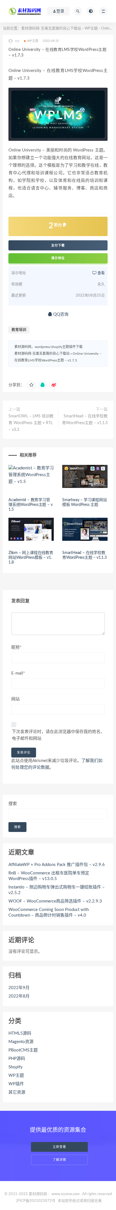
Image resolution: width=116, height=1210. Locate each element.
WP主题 (91, 28)
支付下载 (58, 245)
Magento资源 (21, 1042)
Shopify (15, 1067)
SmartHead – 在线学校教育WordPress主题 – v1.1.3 (85, 419)
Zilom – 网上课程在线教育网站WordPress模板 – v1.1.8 (30, 557)
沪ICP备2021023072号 (35, 1201)
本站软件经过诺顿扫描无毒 (80, 1201)
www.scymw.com (66, 1194)
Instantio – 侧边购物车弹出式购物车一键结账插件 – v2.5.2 (56, 890)
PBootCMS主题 (23, 1050)
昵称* (16, 647)
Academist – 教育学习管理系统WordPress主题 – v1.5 (30, 505)
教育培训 (19, 330)
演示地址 (58, 258)
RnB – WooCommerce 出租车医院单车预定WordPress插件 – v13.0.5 (48, 876)
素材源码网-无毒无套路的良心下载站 (51, 28)
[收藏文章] (31, 385)
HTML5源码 (19, 1033)
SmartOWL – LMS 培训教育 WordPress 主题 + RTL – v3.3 (30, 423)
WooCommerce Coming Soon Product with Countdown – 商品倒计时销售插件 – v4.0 (48, 912)
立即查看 (59, 1146)
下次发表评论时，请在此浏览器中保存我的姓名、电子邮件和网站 (58, 735)
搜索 (12, 804)
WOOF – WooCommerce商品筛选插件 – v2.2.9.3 (55, 901)
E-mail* (18, 673)
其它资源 (16, 1092)
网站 (15, 699)
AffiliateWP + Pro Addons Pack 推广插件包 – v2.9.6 (56, 865)
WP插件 (16, 1084)
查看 (101, 273)
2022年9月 (19, 988)
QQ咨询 (60, 314)
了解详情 (59, 1159)
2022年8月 (19, 996)
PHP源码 (16, 1059)
